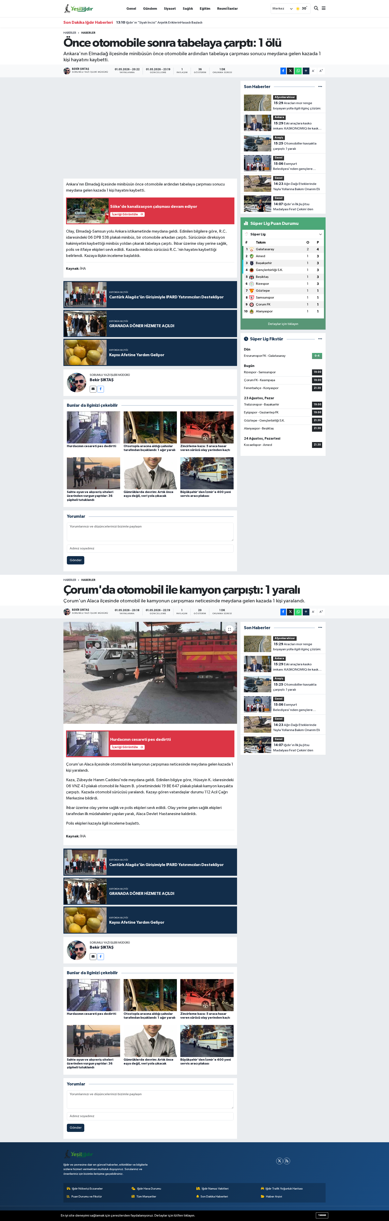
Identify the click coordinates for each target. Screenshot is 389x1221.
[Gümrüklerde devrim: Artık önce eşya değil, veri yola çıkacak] (150, 473)
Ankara (279, 117)
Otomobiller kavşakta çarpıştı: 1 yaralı (294, 146)
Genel (131, 8)
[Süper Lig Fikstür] (320, 339)
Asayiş (279, 137)
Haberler (69, 32)
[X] (279, 1161)
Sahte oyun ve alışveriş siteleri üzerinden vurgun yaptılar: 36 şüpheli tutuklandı (90, 495)
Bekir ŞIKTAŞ (102, 380)
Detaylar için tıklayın (283, 324)
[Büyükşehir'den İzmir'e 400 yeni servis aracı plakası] (207, 473)
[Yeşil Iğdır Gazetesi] (78, 8)
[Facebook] (100, 389)
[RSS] (286, 1161)
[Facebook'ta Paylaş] (283, 71)
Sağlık (188, 8)
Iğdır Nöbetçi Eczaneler (87, 1188)
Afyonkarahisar (285, 97)
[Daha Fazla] (306, 71)
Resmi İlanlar (227, 8)
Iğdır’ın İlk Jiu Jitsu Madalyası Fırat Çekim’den (293, 206)
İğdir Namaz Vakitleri (215, 1188)
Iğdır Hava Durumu (149, 1188)
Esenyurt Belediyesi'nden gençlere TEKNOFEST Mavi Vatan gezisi (295, 167)
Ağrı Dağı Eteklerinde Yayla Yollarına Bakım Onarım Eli (296, 186)
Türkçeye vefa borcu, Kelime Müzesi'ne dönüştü (157, 22)
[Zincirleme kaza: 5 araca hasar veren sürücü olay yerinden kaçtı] (207, 427)
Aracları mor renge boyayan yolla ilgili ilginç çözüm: (297, 105)
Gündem (150, 8)
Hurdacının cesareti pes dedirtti (91, 446)
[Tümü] (320, 86)
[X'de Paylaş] (290, 71)
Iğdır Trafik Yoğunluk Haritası (284, 1188)
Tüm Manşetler (146, 1196)
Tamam (322, 1215)
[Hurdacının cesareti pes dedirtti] (93, 427)
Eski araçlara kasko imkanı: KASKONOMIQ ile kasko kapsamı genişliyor (296, 126)
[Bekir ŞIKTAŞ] (76, 382)
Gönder (76, 560)
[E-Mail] (93, 389)
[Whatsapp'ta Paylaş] (298, 71)
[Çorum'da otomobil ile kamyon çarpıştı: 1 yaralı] (150, 673)
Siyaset (170, 8)
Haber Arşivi (274, 1196)
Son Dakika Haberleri (214, 1196)
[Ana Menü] (322, 8)
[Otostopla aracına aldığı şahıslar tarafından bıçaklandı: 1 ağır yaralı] (150, 427)
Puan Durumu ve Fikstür (87, 1196)
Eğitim (205, 8)
